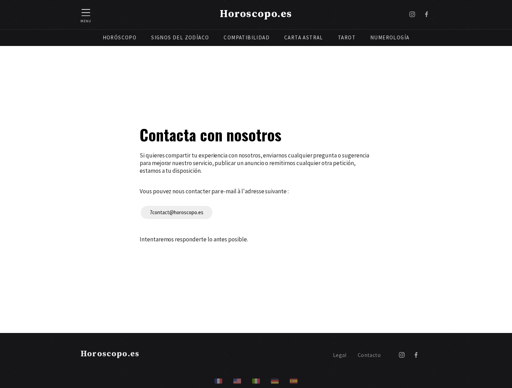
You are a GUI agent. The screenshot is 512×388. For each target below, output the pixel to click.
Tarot (347, 37)
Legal (340, 355)
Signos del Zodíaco (180, 37)
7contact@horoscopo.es (176, 212)
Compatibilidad (247, 37)
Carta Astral (303, 37)
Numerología (389, 37)
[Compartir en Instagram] (412, 14)
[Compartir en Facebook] (426, 14)
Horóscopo (120, 37)
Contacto (369, 355)
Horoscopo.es (256, 14)
